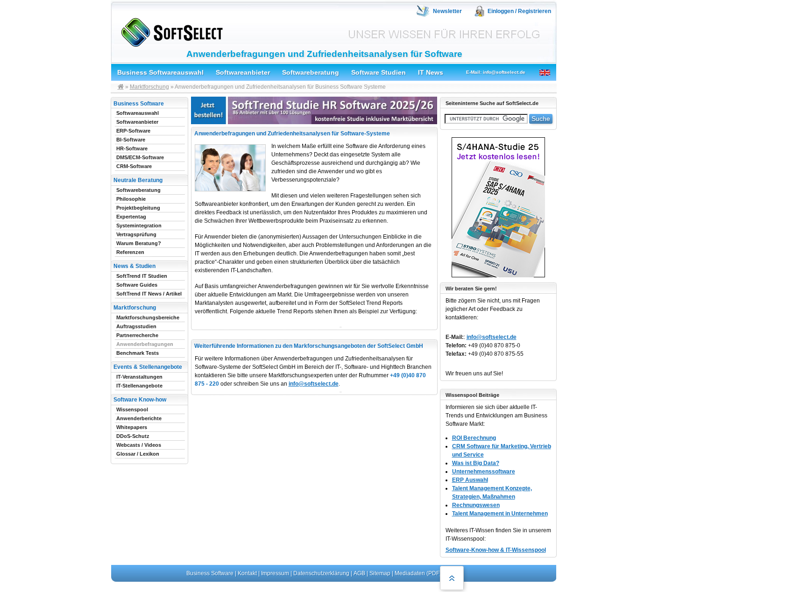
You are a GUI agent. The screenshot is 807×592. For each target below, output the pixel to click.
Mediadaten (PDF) (418, 573)
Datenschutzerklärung (321, 573)
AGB (359, 573)
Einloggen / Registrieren (519, 11)
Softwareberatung (310, 72)
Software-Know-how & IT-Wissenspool (496, 550)
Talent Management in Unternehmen (500, 513)
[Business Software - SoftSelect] (169, 30)
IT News (430, 72)
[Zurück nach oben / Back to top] (452, 578)
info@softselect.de (314, 384)
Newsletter (447, 11)
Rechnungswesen (476, 505)
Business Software (210, 573)
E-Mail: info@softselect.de (495, 72)
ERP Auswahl (470, 480)
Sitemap (379, 573)
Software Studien (378, 72)
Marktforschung (149, 87)
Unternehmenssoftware (483, 471)
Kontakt (247, 573)
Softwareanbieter (243, 72)
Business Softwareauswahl (160, 72)
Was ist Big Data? (475, 463)
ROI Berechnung (474, 438)
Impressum (275, 573)
